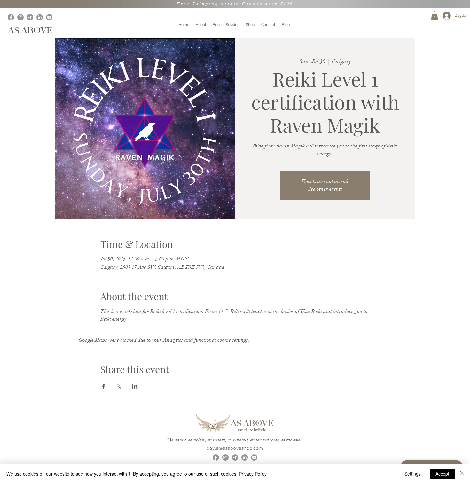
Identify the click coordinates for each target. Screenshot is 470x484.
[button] (434, 15)
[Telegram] (30, 17)
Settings (412, 474)
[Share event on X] (119, 386)
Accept (442, 474)
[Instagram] (20, 17)
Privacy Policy (253, 474)
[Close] (462, 474)
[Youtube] (49, 17)
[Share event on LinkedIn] (135, 386)
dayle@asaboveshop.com (235, 448)
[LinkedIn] (39, 17)
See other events (325, 189)
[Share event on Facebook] (103, 386)
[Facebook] (11, 17)
